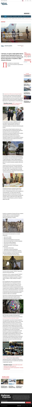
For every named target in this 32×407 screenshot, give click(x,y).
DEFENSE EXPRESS (8, 45)
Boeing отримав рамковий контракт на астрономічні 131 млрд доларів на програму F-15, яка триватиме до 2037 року (12, 388)
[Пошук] (30, 13)
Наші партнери (19, 18)
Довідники (13, 18)
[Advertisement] (20, 9)
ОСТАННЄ (27, 73)
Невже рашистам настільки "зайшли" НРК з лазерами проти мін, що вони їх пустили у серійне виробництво (27, 102)
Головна (2, 22)
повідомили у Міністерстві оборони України (13, 93)
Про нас (2, 18)
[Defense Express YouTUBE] (18, 405)
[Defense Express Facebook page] (17, 405)
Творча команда (6, 18)
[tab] (27, 74)
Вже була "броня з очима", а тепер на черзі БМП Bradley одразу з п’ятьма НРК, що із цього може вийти (27, 85)
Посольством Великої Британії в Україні (11, 318)
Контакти (23, 18)
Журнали (10, 18)
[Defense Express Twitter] (19, 405)
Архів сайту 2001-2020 (27, 18)
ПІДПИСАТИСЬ (28, 402)
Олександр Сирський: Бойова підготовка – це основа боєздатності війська (4, 387)
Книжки (16, 18)
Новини (4, 22)
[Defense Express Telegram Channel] (20, 405)
